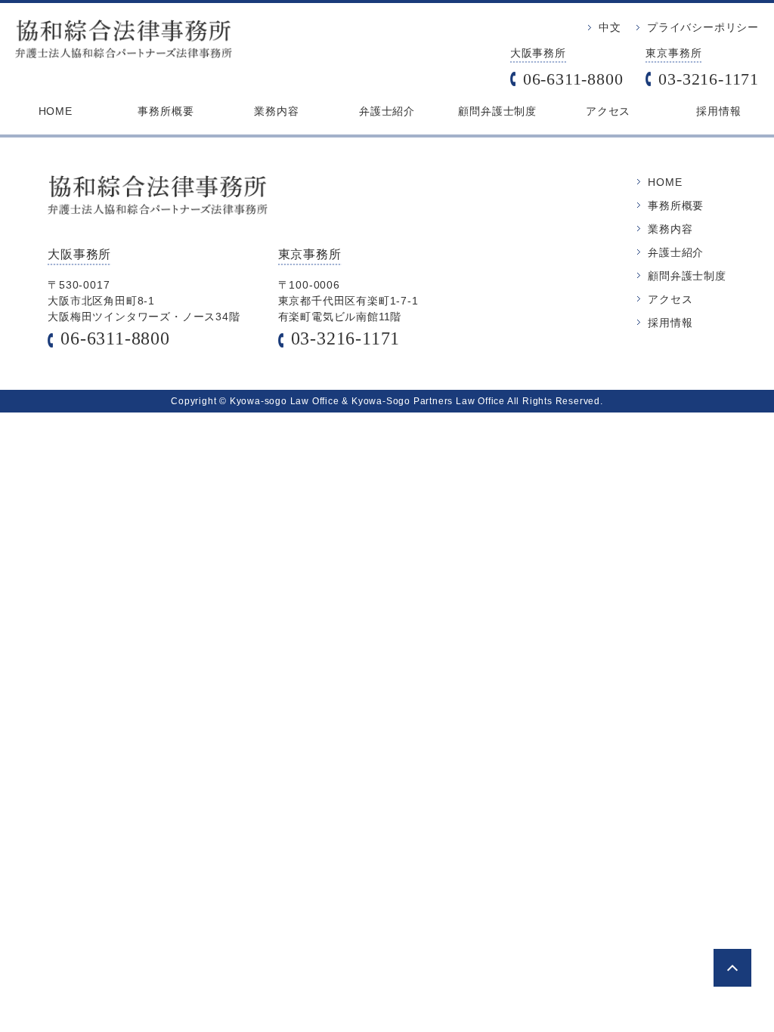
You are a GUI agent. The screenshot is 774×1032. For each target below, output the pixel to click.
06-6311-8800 (573, 79)
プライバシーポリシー (703, 27)
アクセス (608, 111)
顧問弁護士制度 (497, 111)
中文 (610, 27)
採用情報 (718, 111)
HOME (56, 111)
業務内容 (276, 111)
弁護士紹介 (387, 111)
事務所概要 (166, 111)
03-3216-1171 (708, 79)
